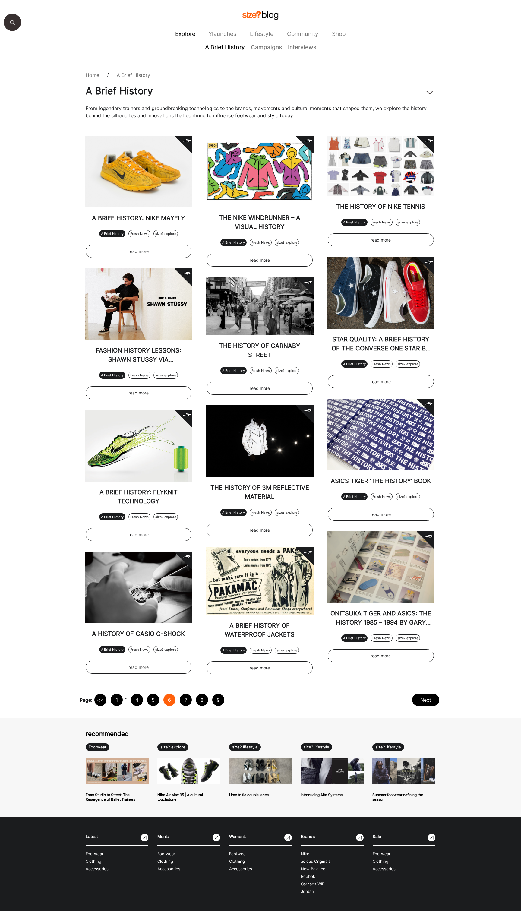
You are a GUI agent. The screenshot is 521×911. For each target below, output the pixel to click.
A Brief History (225, 47)
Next (425, 700)
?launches (222, 33)
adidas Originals (315, 861)
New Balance (313, 869)
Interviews (302, 47)
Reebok (308, 876)
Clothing (93, 861)
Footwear (97, 747)
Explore (185, 33)
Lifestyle (261, 33)
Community (302, 33)
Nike (305, 854)
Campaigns (266, 47)
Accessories (97, 869)
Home (92, 75)
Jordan (307, 891)
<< (100, 700)
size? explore (165, 234)
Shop (339, 33)
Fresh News (139, 234)
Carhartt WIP (312, 884)
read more (138, 251)
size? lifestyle (245, 747)
